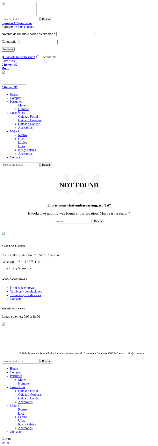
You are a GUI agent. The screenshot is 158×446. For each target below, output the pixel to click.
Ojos (21, 138)
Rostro (22, 135)
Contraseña (10, 41)
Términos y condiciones (25, 295)
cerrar (5, 442)
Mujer (22, 105)
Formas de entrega (22, 287)
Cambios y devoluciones (26, 291)
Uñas (21, 146)
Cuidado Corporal (30, 120)
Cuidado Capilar (29, 124)
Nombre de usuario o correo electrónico (29, 34)
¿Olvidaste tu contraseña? (18, 57)
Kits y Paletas (27, 150)
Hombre (23, 109)
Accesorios (25, 127)
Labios (22, 142)
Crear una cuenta (23, 26)
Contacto (16, 299)
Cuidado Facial (28, 116)
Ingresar (8, 49)
